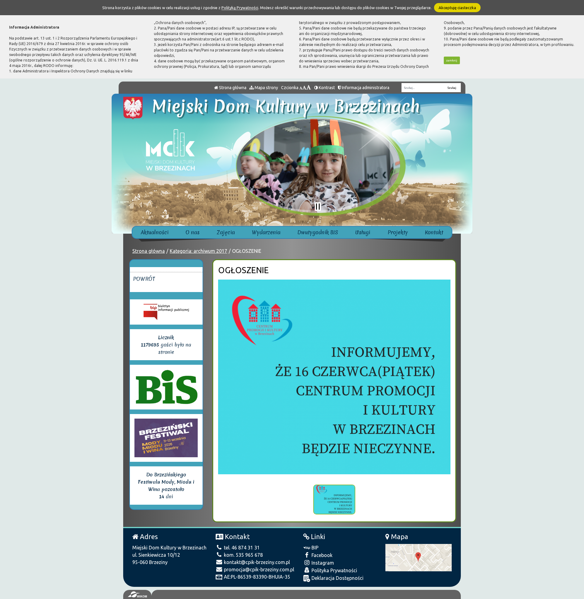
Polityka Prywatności (333, 570)
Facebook (321, 555)
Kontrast (326, 87)
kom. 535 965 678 (243, 555)
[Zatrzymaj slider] (318, 207)
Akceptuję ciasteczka (457, 7)
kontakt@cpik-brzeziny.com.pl (256, 562)
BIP (314, 547)
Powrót (144, 278)
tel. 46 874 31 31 (241, 547)
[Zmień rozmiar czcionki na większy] (304, 87)
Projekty (398, 232)
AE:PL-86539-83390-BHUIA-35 (256, 577)
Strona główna (232, 87)
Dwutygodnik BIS (317, 232)
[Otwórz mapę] (418, 557)
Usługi (362, 232)
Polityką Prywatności (239, 7)
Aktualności (155, 232)
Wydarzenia (266, 232)
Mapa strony (266, 87)
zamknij (451, 60)
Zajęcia (226, 232)
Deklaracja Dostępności (336, 578)
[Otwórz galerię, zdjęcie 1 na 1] (334, 499)
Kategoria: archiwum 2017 (198, 251)
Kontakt (434, 232)
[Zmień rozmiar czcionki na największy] (308, 87)
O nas (193, 232)
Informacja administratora (365, 87)
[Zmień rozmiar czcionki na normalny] (300, 87)
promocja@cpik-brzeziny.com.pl (258, 569)
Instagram (322, 563)
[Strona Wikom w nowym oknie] (137, 594)
